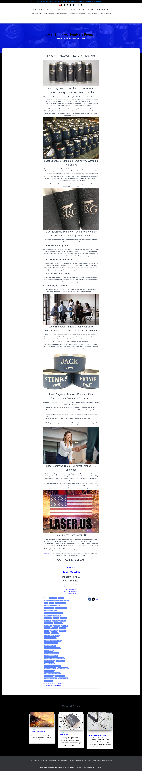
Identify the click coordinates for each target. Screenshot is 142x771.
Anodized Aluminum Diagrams (98, 735)
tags (59, 600)
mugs (63, 683)
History (44, 1)
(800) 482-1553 (71, 571)
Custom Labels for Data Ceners (51, 653)
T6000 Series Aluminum (93, 763)
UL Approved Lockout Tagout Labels (53, 640)
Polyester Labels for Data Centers (52, 665)
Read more (45, 740)
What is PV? (64, 734)
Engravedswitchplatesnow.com (71, 591)
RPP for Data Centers (49, 670)
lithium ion (47, 605)
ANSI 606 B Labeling (49, 650)
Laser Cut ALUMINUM (98, 1)
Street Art (47, 633)
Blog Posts (67, 20)
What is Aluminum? (63, 760)
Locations (74, 20)
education (55, 620)
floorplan (65, 600)
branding (60, 685)
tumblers (52, 683)
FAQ (47, 1)
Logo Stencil (62, 630)
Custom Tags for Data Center (51, 655)
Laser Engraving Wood (105, 13)
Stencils (46, 630)
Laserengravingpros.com (71, 587)
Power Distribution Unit (50, 668)
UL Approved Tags (48, 680)
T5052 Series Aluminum (80, 763)
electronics (62, 628)
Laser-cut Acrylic (60, 660)
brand (56, 685)
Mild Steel (59, 763)
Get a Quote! (36, 1)
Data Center (56, 625)
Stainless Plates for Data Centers (52, 673)
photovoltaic (48, 615)
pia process (47, 628)
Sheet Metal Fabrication (72, 1)
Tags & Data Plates (49, 675)
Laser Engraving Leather (105, 17)
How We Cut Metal (92, 13)
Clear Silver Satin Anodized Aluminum (45, 763)
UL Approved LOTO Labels (50, 638)
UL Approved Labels (59, 675)
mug (60, 683)
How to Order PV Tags (38, 731)
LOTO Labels (55, 633)
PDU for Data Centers (49, 663)
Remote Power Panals (63, 668)
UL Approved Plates (63, 678)
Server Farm (64, 625)
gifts (51, 685)
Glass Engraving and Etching (89, 17)
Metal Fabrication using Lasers (77, 13)
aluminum (53, 600)
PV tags (33, 729)
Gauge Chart (51, 1)
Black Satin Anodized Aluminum (78, 760)
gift (54, 685)
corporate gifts (47, 685)
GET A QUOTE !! (71, 564)
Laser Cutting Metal (49, 660)
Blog (89, 760)
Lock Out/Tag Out (50, 17)
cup (58, 683)
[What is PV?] (71, 720)
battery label (56, 605)
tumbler (47, 683)
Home (41, 1)
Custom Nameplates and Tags (65, 17)
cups (55, 683)
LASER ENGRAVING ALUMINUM (37, 17)
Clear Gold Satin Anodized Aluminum (102, 760)
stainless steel (58, 623)
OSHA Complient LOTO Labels (51, 643)
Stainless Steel (68, 763)
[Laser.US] (71, 5)
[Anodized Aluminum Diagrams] (100, 721)
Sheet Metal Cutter (81, 1)
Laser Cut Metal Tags (89, 1)
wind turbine (47, 620)
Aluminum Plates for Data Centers (52, 648)
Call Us (32, 1)
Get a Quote (44, 760)
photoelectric (57, 615)
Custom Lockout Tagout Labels (52, 635)
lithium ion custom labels (50, 610)
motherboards (48, 625)
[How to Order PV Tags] (42, 719)
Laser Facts (60, 1)
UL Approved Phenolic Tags (50, 678)
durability (62, 620)
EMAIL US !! (71, 567)
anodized (47, 600)
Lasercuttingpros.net (71, 589)
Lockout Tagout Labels (50, 645)
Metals (56, 1)
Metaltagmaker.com (71, 593)
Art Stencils (54, 630)
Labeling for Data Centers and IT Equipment (54, 658)
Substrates (77, 17)
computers (54, 628)
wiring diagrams (48, 623)
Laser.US (36, 760)
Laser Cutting (65, 1)
